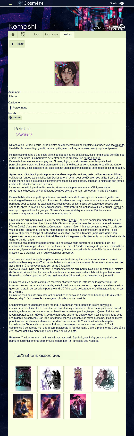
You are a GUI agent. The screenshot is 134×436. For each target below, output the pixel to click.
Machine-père (43, 259)
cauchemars (83, 262)
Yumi (36, 226)
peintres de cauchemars (69, 190)
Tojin (66, 161)
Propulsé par (98, 28)
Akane (58, 161)
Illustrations (51, 34)
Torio (13, 226)
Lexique (67, 34)
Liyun (72, 220)
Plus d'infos (23, 389)
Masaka (83, 161)
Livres (36, 34)
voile (106, 305)
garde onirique (92, 158)
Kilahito (119, 145)
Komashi (17, 117)
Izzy (72, 161)
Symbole (118, 207)
